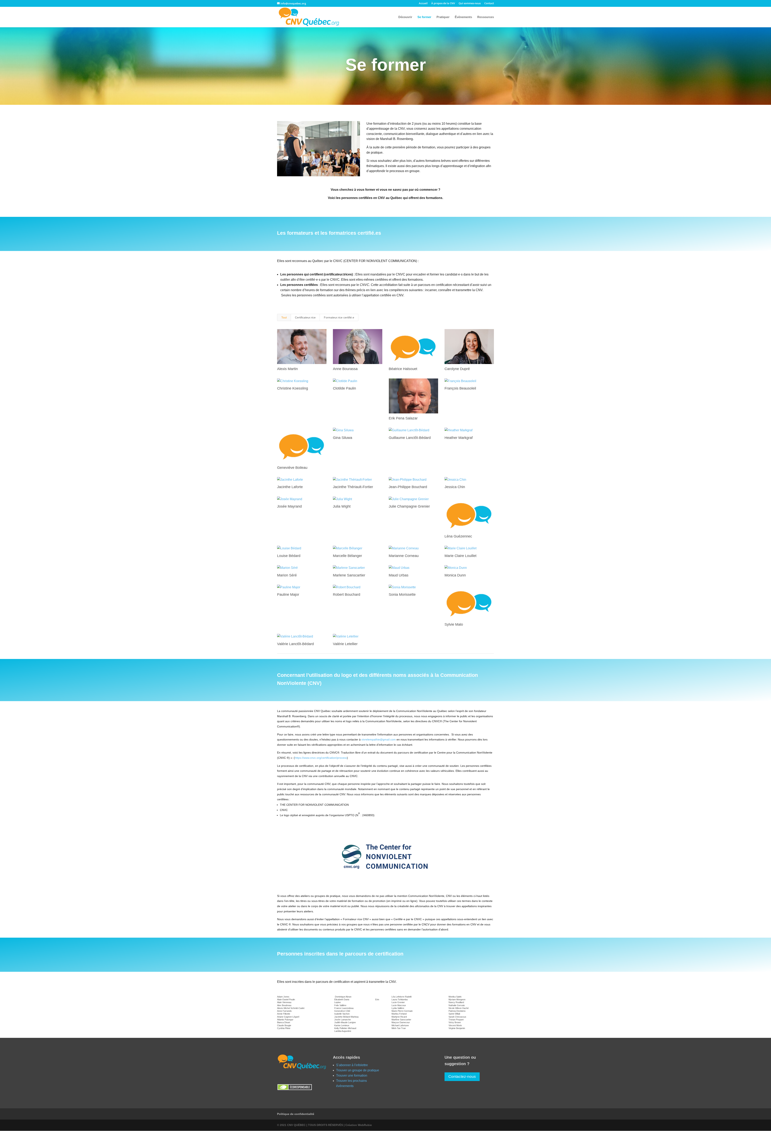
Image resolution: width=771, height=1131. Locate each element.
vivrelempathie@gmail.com (378, 739)
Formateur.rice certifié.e (339, 317)
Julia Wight (342, 506)
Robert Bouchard (346, 595)
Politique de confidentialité (295, 1114)
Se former (424, 17)
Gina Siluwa (342, 438)
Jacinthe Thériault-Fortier (353, 487)
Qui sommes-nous (470, 3)
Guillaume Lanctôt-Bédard (410, 438)
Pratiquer (443, 17)
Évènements (463, 17)
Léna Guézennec (458, 536)
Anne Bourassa (345, 369)
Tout (284, 317)
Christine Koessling (292, 388)
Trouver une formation (351, 1075)
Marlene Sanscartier (349, 575)
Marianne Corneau (404, 556)
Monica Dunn (455, 575)
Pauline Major (288, 595)
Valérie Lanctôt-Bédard (295, 644)
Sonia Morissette (402, 595)
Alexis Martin (287, 369)
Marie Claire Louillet (460, 556)
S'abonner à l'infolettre (352, 1065)
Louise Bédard (288, 556)
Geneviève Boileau (292, 468)
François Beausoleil (460, 388)
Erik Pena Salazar (403, 418)
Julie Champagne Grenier (409, 506)
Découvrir (405, 17)
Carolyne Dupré (457, 369)
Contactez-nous (462, 1076)
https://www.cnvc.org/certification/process (321, 757)
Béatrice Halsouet (403, 369)
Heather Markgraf (459, 438)
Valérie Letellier (345, 644)
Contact (489, 3)
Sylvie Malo (454, 624)
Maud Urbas (398, 575)
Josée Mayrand (289, 506)
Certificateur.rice (305, 317)
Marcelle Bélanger (347, 556)
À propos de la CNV (443, 3)
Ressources (485, 17)
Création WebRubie (358, 1125)
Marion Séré (287, 575)
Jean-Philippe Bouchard (408, 487)
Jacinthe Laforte (290, 487)
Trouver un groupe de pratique (357, 1070)
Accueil (423, 3)
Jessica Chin (455, 487)
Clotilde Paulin (344, 388)
